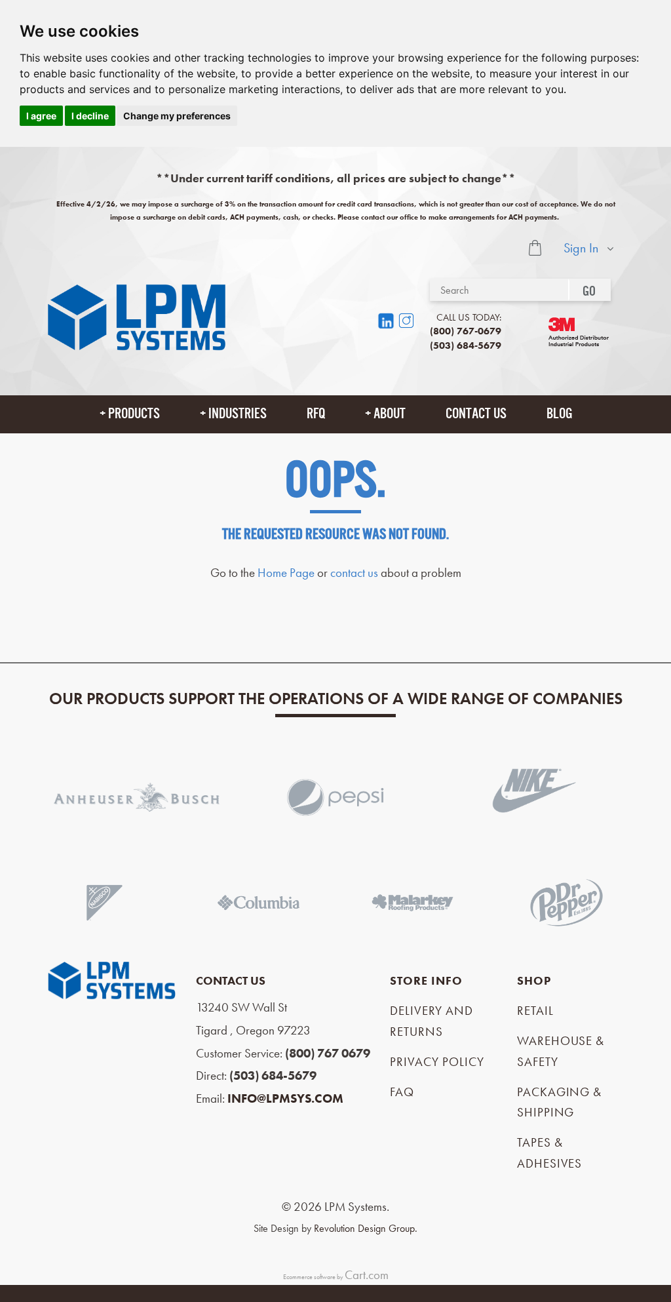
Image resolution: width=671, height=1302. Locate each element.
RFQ (316, 413)
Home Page (286, 572)
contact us (354, 572)
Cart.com (367, 1275)
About (390, 413)
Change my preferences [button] (177, 115)
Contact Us (476, 413)
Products (134, 413)
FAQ (402, 1092)
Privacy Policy (437, 1062)
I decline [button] (90, 115)
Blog (559, 413)
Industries (237, 413)
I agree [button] (41, 115)
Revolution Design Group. (365, 1228)
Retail (535, 1010)
